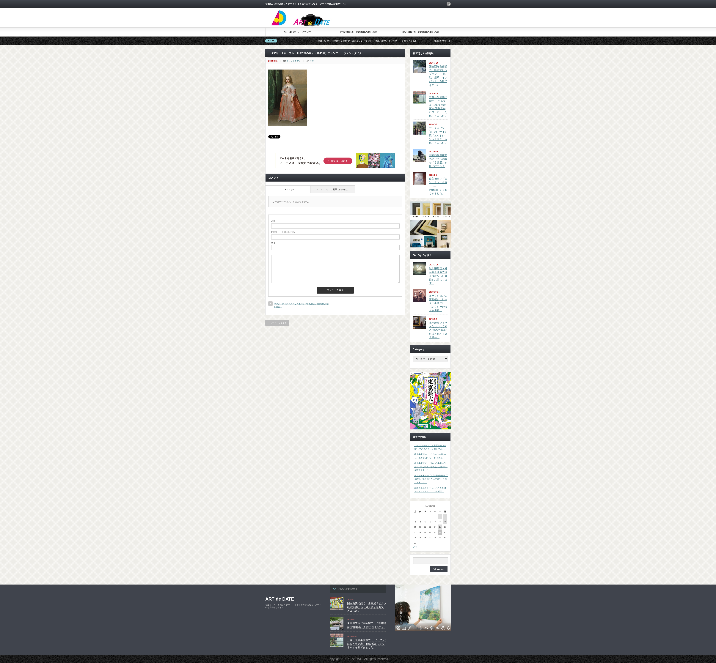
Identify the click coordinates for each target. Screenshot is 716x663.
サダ (312, 61)
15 (440, 527)
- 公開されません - (284, 232)
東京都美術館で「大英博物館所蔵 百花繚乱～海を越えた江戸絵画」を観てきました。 (431, 479)
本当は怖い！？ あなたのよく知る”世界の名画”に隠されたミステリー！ (438, 330)
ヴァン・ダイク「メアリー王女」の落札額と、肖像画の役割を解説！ (301, 305)
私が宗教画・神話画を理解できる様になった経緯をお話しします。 (438, 276)
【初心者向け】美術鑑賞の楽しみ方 (420, 32)
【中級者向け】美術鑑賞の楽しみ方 (358, 32)
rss (449, 4)
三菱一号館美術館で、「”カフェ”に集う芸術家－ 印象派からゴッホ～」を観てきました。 (366, 644)
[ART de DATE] (309, 26)
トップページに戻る (277, 323)
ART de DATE (279, 598)
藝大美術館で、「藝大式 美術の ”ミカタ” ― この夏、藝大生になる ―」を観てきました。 (431, 466)
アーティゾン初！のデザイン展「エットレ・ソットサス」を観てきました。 (438, 135)
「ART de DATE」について (296, 32)
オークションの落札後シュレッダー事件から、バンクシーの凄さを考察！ (438, 303)
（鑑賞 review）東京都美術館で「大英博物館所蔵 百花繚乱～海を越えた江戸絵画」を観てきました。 (435, 41)
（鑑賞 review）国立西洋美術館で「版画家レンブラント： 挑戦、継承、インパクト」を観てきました (318, 41)
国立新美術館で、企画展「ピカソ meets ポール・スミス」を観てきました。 (366, 607)
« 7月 (415, 547)
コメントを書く (293, 61)
